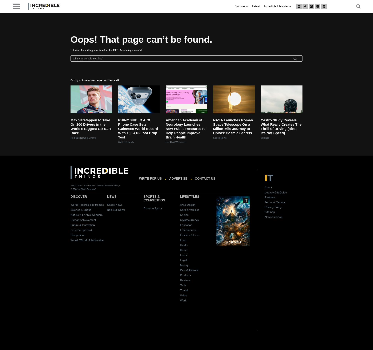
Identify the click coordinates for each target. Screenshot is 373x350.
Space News (220, 138)
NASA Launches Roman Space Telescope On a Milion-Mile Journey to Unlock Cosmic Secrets (233, 126)
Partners (270, 197)
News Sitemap (273, 217)
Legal (183, 260)
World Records (126, 142)
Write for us (150, 178)
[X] (305, 6)
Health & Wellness (175, 142)
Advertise (178, 178)
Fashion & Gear (190, 235)
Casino (184, 214)
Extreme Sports (153, 208)
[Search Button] (356, 6)
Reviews (185, 280)
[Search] (295, 58)
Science (265, 138)
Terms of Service (275, 202)
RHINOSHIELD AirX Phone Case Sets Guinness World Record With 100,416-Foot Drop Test (138, 128)
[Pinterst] (324, 6)
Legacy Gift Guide (276, 192)
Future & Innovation (83, 224)
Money (184, 265)
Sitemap (270, 211)
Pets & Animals (189, 270)
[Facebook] (299, 6)
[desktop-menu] (16, 6)
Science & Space (81, 209)
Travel (184, 290)
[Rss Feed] (317, 6)
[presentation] (91, 99)
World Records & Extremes (87, 204)
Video (183, 295)
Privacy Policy (273, 207)
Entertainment (188, 230)
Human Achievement (83, 219)
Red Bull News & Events (83, 138)
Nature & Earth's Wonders (87, 214)
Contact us (205, 178)
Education (186, 224)
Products (185, 275)
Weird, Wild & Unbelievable (87, 240)
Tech (183, 285)
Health (184, 245)
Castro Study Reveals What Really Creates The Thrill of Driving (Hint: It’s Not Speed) (281, 126)
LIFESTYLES (189, 196)
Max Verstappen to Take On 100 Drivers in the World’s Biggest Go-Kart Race (91, 126)
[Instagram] (311, 6)
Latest (256, 6)
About (268, 187)
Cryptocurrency (189, 219)
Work (183, 300)
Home (183, 250)
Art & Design (187, 204)
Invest (183, 255)
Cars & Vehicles (189, 209)
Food (183, 240)
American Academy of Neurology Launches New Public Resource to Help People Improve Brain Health (186, 128)
